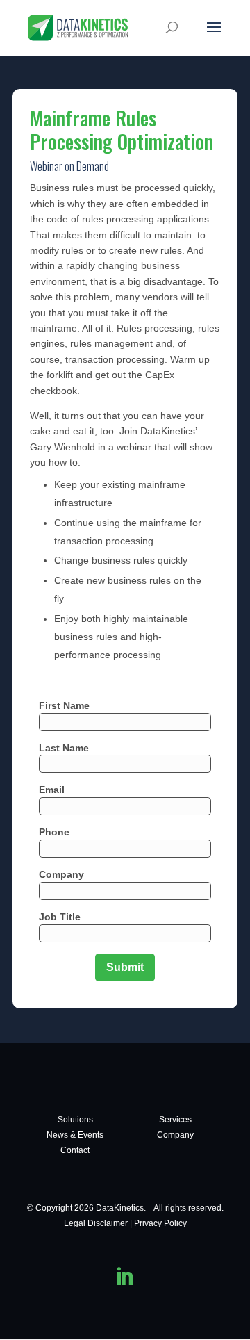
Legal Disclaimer (96, 1223)
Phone (54, 832)
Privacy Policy (160, 1223)
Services (175, 1120)
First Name (64, 705)
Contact (75, 1150)
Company (61, 874)
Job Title (60, 916)
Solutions (75, 1120)
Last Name (64, 747)
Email (52, 789)
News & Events (75, 1135)
